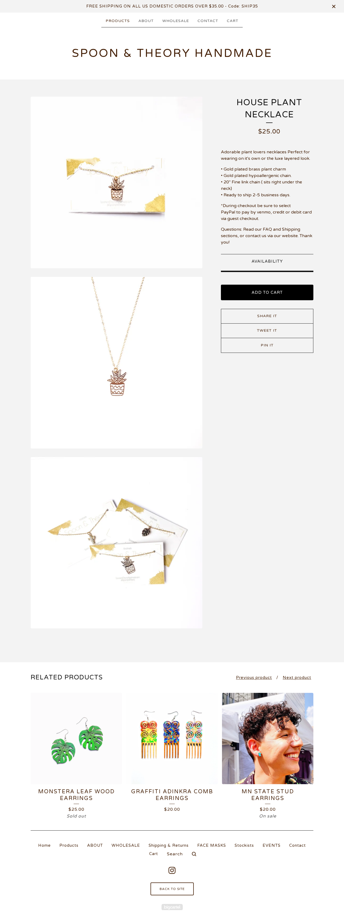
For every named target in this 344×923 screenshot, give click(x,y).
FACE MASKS (211, 845)
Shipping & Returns (169, 845)
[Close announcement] (334, 6)
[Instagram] (172, 870)
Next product (297, 677)
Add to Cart (267, 292)
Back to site (172, 889)
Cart (232, 21)
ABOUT (146, 21)
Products (118, 21)
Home (44, 845)
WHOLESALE (175, 21)
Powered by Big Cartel (172, 907)
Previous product (254, 677)
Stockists (244, 845)
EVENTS (272, 845)
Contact (208, 21)
